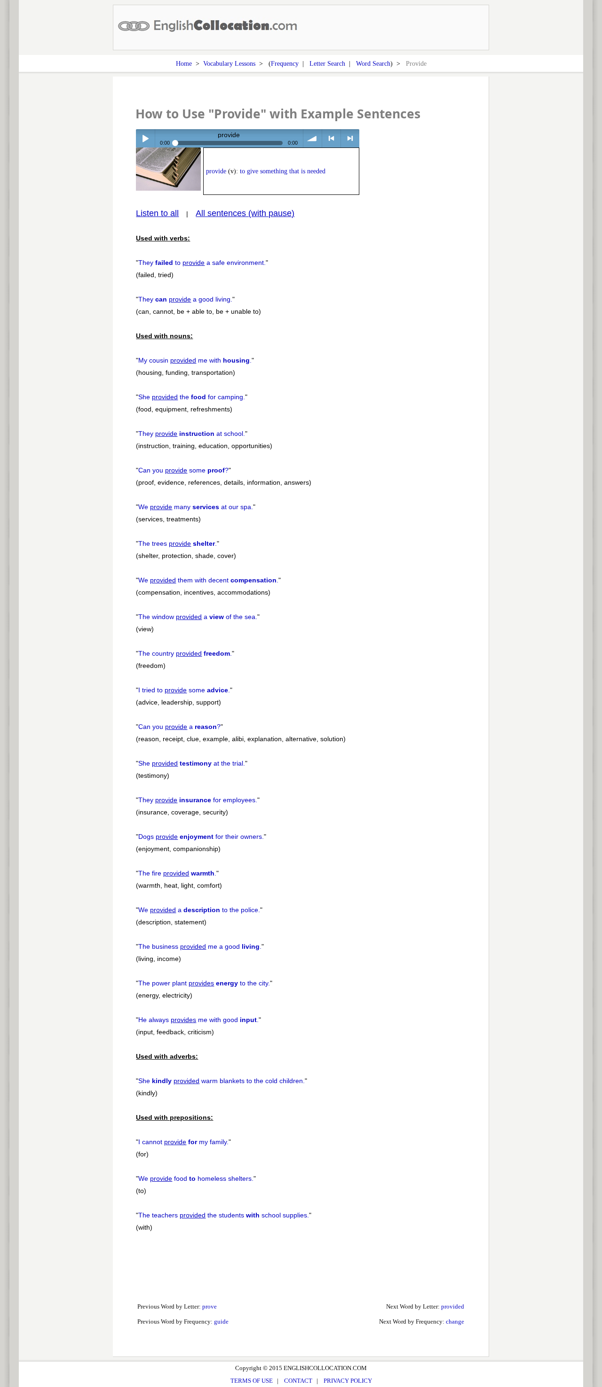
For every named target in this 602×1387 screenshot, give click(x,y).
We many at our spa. (195, 507)
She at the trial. (191, 763)
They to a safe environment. (202, 262)
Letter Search (327, 63)
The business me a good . (199, 946)
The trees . (177, 543)
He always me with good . (198, 1019)
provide (216, 171)
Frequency (285, 63)
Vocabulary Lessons (229, 63)
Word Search (373, 63)
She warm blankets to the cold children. (221, 1081)
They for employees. (197, 800)
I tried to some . (184, 690)
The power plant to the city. (204, 983)
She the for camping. (191, 397)
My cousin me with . (195, 360)
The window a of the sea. (197, 616)
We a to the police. (199, 910)
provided (452, 1306)
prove (209, 1306)
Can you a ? (179, 726)
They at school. (191, 433)
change (455, 1321)
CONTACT (298, 1380)
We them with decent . (208, 580)
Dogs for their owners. (201, 836)
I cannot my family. (183, 1142)
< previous (331, 138)
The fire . (177, 873)
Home (184, 63)
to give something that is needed (282, 171)
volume (312, 138)
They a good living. (185, 299)
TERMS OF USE (251, 1380)
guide (221, 1321)
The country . (185, 653)
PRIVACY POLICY (348, 1380)
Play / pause (145, 138)
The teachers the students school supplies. (223, 1215)
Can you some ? (183, 470)
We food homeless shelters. (195, 1178)
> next (350, 138)
